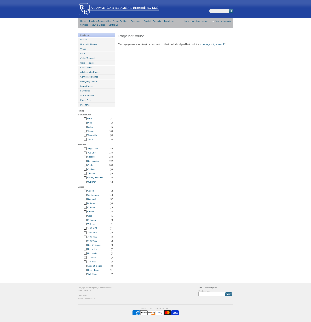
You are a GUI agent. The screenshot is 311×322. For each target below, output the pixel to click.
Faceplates (135, 21)
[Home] (118, 13)
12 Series (91, 257)
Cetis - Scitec (86, 68)
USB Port (91, 182)
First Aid (83, 40)
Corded (90, 165)
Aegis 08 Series (94, 266)
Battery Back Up (95, 177)
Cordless (91, 169)
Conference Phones (89, 77)
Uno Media (92, 253)
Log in (187, 21)
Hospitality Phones (88, 44)
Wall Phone (92, 274)
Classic (90, 191)
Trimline (91, 173)
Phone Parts (85, 100)
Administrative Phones (90, 72)
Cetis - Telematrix (88, 58)
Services (84, 25)
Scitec (90, 127)
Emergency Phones (89, 81)
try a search (218, 44)
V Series (91, 224)
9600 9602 (92, 241)
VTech (83, 49)
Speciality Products (152, 21)
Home (83, 21)
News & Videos (98, 25)
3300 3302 (92, 232)
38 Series (91, 261)
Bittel (82, 53)
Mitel (89, 123)
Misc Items (85, 105)
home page (205, 44)
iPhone (90, 211)
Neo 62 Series (94, 245)
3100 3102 (92, 228)
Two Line (91, 153)
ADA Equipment (87, 95)
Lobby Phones (86, 86)
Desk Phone (93, 270)
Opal (89, 216)
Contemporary (93, 195)
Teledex (91, 131)
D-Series (91, 203)
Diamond (91, 199)
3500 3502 (92, 237)
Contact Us (113, 25)
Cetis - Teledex (86, 63)
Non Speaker (93, 161)
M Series (91, 220)
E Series (91, 207)
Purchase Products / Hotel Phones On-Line (108, 21)
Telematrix (92, 135)
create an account (200, 21)
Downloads (169, 21)
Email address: (204, 291)
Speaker (91, 157)
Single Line (92, 148)
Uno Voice (92, 249)
